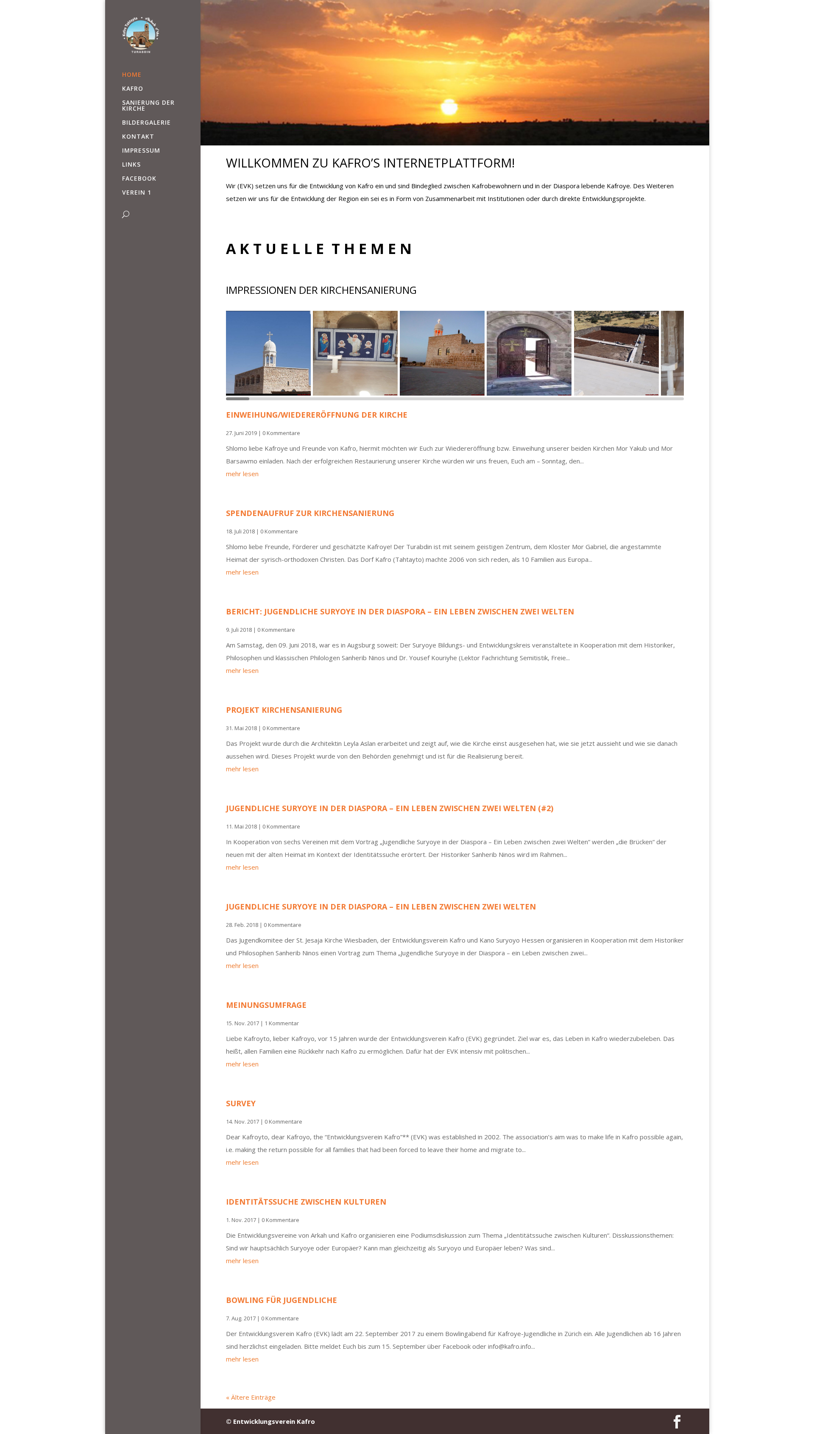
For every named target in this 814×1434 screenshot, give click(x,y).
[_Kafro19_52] (443, 353)
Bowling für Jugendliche (281, 1300)
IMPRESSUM (141, 151)
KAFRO (132, 89)
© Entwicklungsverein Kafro (270, 1421)
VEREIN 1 (136, 193)
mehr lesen (242, 473)
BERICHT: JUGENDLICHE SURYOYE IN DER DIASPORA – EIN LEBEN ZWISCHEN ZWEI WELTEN (400, 611)
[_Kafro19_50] (530, 353)
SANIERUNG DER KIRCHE (148, 106)
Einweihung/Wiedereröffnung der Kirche (316, 415)
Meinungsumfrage (266, 1005)
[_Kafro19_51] (356, 353)
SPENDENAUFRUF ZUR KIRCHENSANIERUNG (310, 513)
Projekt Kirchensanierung (284, 710)
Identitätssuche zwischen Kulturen (306, 1202)
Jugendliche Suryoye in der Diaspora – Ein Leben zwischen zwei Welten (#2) (389, 808)
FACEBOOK (139, 179)
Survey (241, 1103)
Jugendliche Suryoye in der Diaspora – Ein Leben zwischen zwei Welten (381, 906)
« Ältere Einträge (251, 1397)
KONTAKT (138, 137)
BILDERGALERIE (146, 123)
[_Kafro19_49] (617, 353)
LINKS (131, 165)
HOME (132, 75)
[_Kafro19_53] (269, 353)
